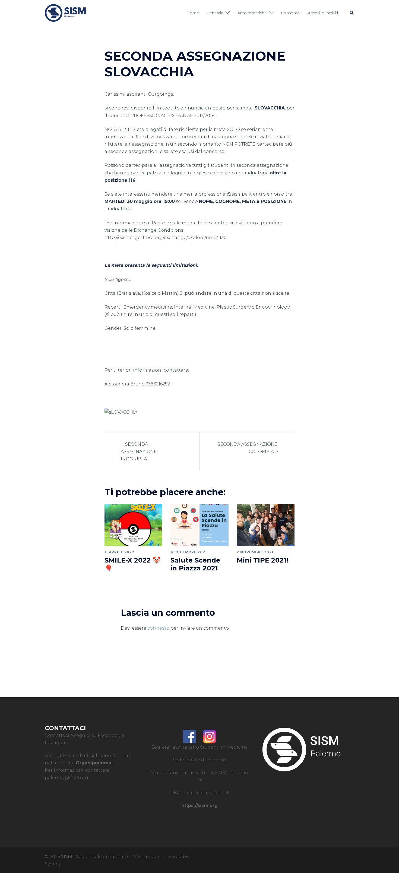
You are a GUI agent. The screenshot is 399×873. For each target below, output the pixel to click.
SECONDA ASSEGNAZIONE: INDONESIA (139, 451)
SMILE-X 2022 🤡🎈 (132, 564)
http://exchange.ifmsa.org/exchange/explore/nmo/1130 (165, 237)
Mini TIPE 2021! (262, 560)
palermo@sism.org (66, 777)
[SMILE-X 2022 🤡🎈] (133, 524)
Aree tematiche (252, 12)
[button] (352, 13)
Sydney (53, 863)
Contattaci (290, 12)
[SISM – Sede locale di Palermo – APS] (65, 12)
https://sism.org (199, 805)
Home (192, 12)
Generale (215, 12)
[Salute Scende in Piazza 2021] (199, 524)
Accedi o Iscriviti (323, 12)
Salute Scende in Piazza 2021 (195, 564)
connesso (158, 628)
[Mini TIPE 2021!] (265, 524)
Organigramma (93, 762)
